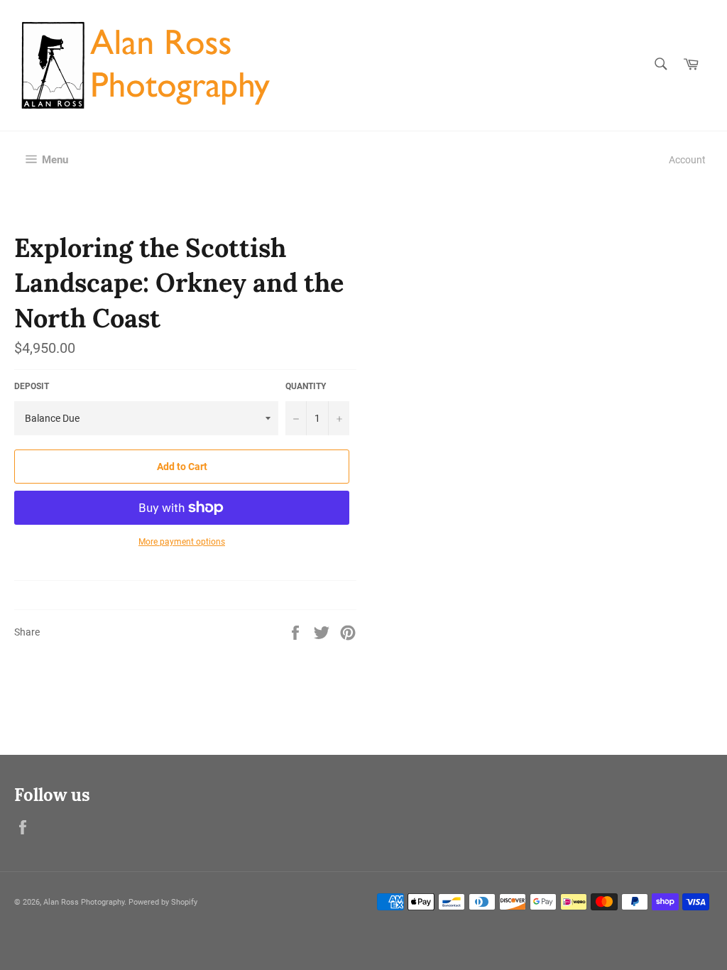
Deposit (31, 386)
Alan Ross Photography (83, 902)
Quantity (305, 386)
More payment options (181, 542)
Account (687, 159)
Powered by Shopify (163, 902)
